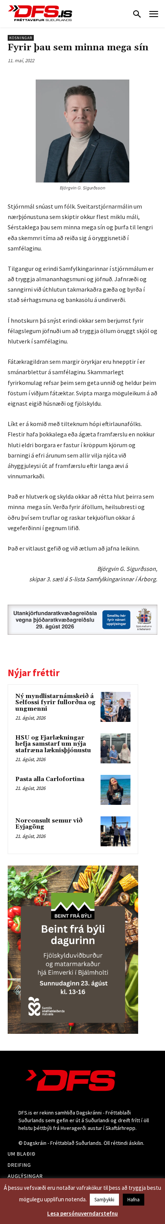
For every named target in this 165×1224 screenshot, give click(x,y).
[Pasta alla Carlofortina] (115, 790)
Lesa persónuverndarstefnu (82, 1213)
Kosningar (20, 37)
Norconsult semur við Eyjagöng (48, 824)
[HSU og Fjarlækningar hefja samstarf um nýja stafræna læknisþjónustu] (115, 748)
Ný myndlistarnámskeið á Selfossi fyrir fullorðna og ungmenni (55, 703)
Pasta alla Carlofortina (49, 779)
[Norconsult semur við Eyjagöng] (115, 831)
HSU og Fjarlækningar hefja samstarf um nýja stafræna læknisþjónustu (53, 744)
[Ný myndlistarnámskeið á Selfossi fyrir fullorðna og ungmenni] (115, 707)
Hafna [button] (133, 1199)
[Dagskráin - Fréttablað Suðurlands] (40, 13)
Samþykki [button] (104, 1199)
